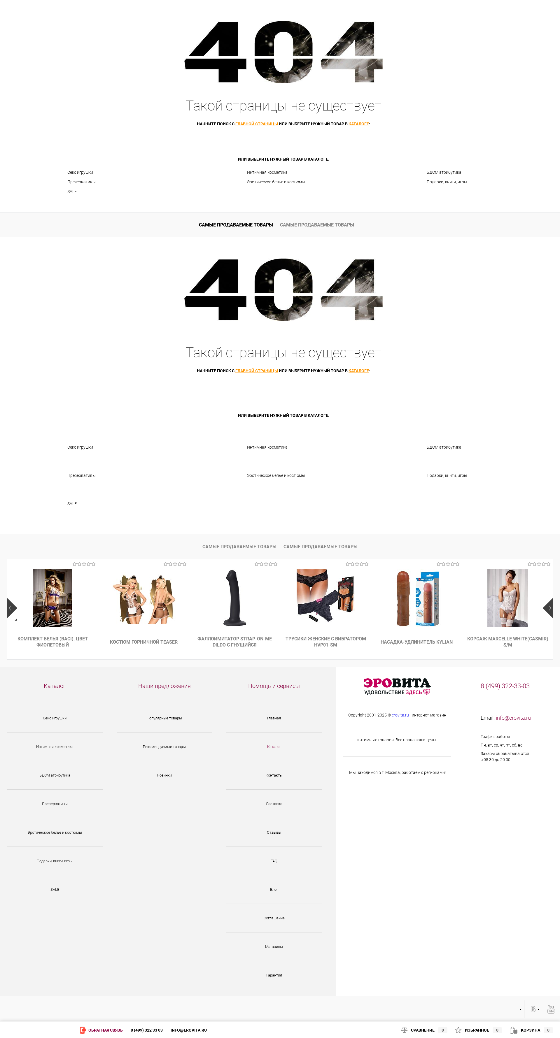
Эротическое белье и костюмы (276, 182)
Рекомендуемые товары (164, 746)
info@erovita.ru (513, 718)
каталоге (359, 124)
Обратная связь (105, 1030)
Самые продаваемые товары (236, 225)
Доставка (274, 804)
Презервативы (81, 182)
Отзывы (274, 832)
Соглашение (274, 918)
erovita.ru (400, 715)
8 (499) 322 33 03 (147, 1030)
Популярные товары (164, 718)
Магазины (274, 946)
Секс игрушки (80, 172)
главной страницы (256, 124)
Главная (274, 718)
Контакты (274, 775)
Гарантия (274, 975)
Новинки (164, 775)
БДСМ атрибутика (444, 172)
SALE (72, 191)
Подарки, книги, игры (447, 182)
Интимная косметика (267, 172)
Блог (274, 889)
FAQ (274, 861)
